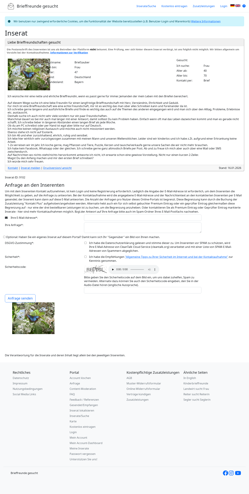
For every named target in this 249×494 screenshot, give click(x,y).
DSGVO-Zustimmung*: (19, 243)
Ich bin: (52, 67)
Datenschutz (21, 378)
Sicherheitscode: (15, 267)
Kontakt (13, 168)
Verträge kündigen (139, 394)
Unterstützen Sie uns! (83, 459)
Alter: (50, 72)
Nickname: (54, 62)
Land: (50, 77)
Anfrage (75, 383)
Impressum (20, 383)
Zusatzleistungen (204, 6)
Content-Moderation (83, 389)
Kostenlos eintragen (174, 6)
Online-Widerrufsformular (143, 389)
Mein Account (78, 437)
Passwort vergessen (83, 454)
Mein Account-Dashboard (86, 443)
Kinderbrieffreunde (195, 383)
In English (189, 378)
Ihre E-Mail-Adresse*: (24, 218)
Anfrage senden (20, 298)
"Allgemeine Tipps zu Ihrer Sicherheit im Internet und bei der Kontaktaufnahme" (176, 257)
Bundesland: (55, 82)
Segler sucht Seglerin (197, 400)
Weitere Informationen (206, 21)
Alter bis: (182, 75)
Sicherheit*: (12, 257)
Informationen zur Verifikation (69, 52)
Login (223, 6)
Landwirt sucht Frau (196, 389)
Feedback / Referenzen (84, 400)
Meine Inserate (79, 448)
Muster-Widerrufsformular (144, 383)
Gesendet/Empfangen (84, 405)
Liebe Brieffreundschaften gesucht (34, 42)
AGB (129, 378)
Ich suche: (183, 66)
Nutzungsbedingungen (28, 389)
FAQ (72, 394)
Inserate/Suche (146, 6)
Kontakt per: (184, 80)
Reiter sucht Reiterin (196, 394)
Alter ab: (182, 71)
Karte (73, 421)
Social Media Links (24, 394)
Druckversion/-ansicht (57, 168)
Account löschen (80, 378)
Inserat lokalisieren (82, 410)
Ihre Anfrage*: (14, 225)
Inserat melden (30, 168)
